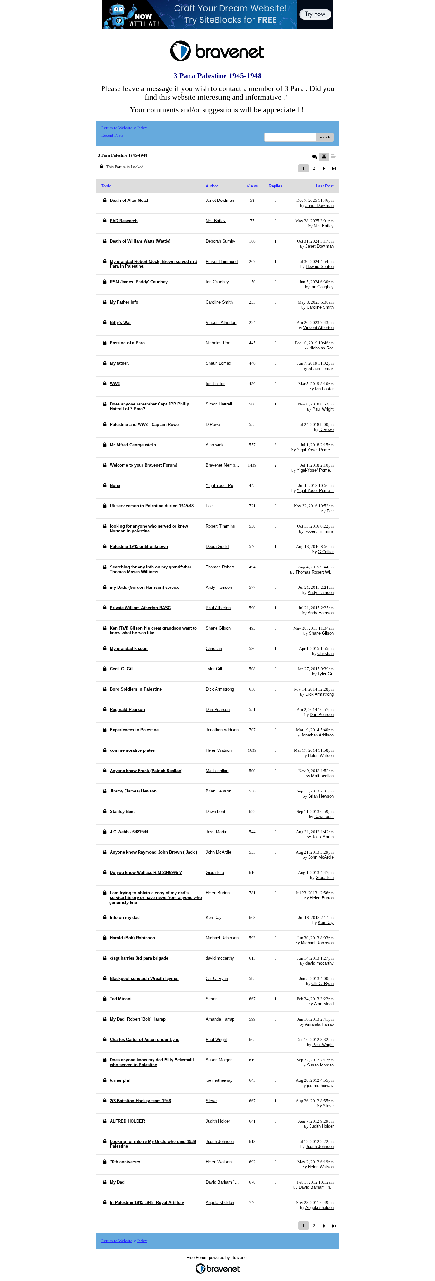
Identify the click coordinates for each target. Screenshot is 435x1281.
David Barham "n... (316, 1187)
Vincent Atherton (318, 327)
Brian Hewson (321, 796)
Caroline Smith (320, 307)
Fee (330, 511)
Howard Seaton (320, 266)
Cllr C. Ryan (322, 983)
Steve (328, 1105)
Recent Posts (112, 135)
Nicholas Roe (321, 348)
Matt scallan (322, 775)
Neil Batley (324, 225)
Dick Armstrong (319, 694)
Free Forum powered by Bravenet (217, 1257)
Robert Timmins (319, 531)
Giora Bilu (325, 877)
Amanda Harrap (319, 1024)
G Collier (326, 551)
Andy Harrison (321, 592)
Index (142, 127)
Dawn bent (324, 816)
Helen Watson (321, 755)
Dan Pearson (322, 714)
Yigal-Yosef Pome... (315, 449)
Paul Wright (323, 409)
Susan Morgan (320, 1065)
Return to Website (116, 127)
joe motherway (320, 1085)
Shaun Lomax (321, 368)
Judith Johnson (320, 1146)
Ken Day (326, 922)
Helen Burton (322, 898)
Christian (325, 653)
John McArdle (321, 857)
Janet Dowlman (319, 205)
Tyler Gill (325, 674)
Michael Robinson (317, 942)
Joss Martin (323, 836)
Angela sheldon (319, 1207)
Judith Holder (322, 1126)
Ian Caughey (322, 287)
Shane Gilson (321, 633)
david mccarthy (319, 963)
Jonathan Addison (317, 735)
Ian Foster (324, 388)
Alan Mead (324, 1004)
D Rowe (326, 429)
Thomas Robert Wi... (315, 572)
